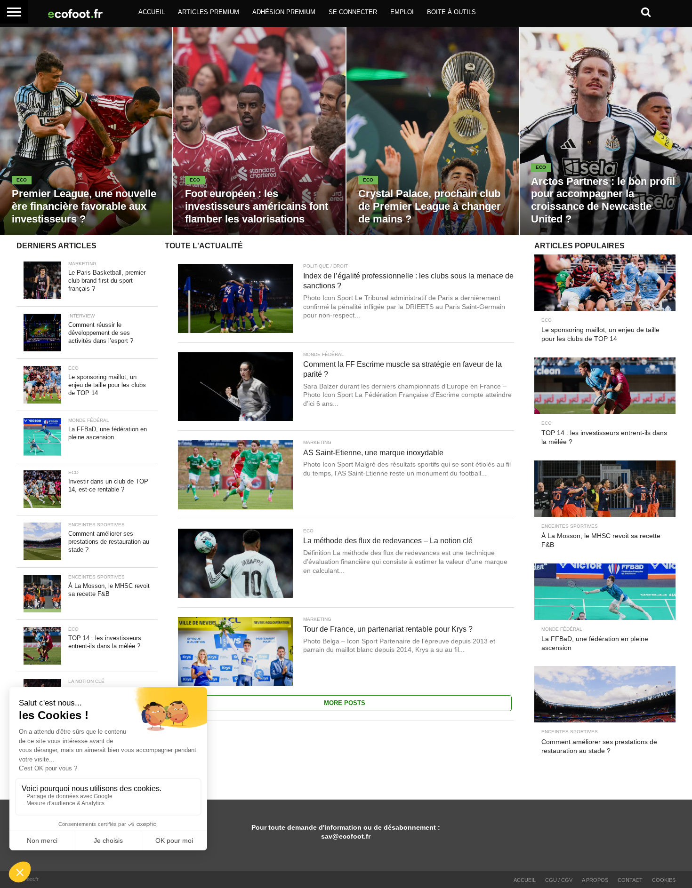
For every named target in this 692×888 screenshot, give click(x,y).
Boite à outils (451, 12)
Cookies (664, 880)
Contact (630, 880)
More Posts (344, 702)
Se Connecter (353, 12)
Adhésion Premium (283, 12)
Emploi (402, 12)
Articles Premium (208, 12)
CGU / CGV (558, 880)
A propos (595, 880)
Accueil (151, 12)
